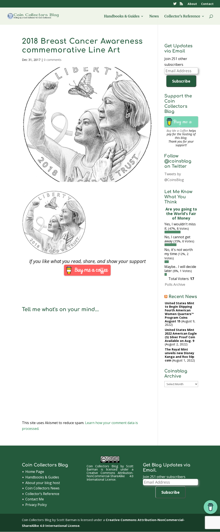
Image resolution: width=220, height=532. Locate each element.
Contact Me (34, 499)
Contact (207, 4)
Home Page (34, 471)
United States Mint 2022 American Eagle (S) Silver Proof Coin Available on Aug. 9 (181, 335)
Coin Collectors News (42, 488)
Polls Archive (175, 284)
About (192, 4)
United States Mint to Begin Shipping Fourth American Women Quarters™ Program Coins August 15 (179, 312)
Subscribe (181, 81)
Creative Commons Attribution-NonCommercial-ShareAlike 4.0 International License (110, 476)
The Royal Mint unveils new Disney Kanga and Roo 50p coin (179, 354)
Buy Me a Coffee (177, 131)
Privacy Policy (36, 504)
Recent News (183, 296)
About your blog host (42, 482)
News (154, 16)
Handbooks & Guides (121, 16)
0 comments (52, 60)
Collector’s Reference (182, 16)
